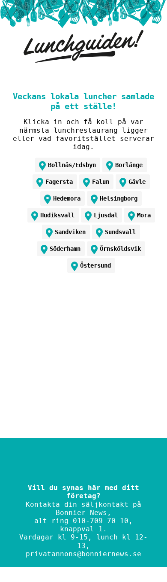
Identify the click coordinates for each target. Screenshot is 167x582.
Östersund (95, 265)
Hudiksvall (57, 215)
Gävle (137, 181)
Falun (100, 181)
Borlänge (129, 164)
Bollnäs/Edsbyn (72, 164)
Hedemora (67, 198)
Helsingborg (118, 198)
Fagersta (59, 181)
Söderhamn (65, 248)
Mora (144, 215)
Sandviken (70, 232)
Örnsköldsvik (120, 248)
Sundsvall (120, 232)
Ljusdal (106, 215)
